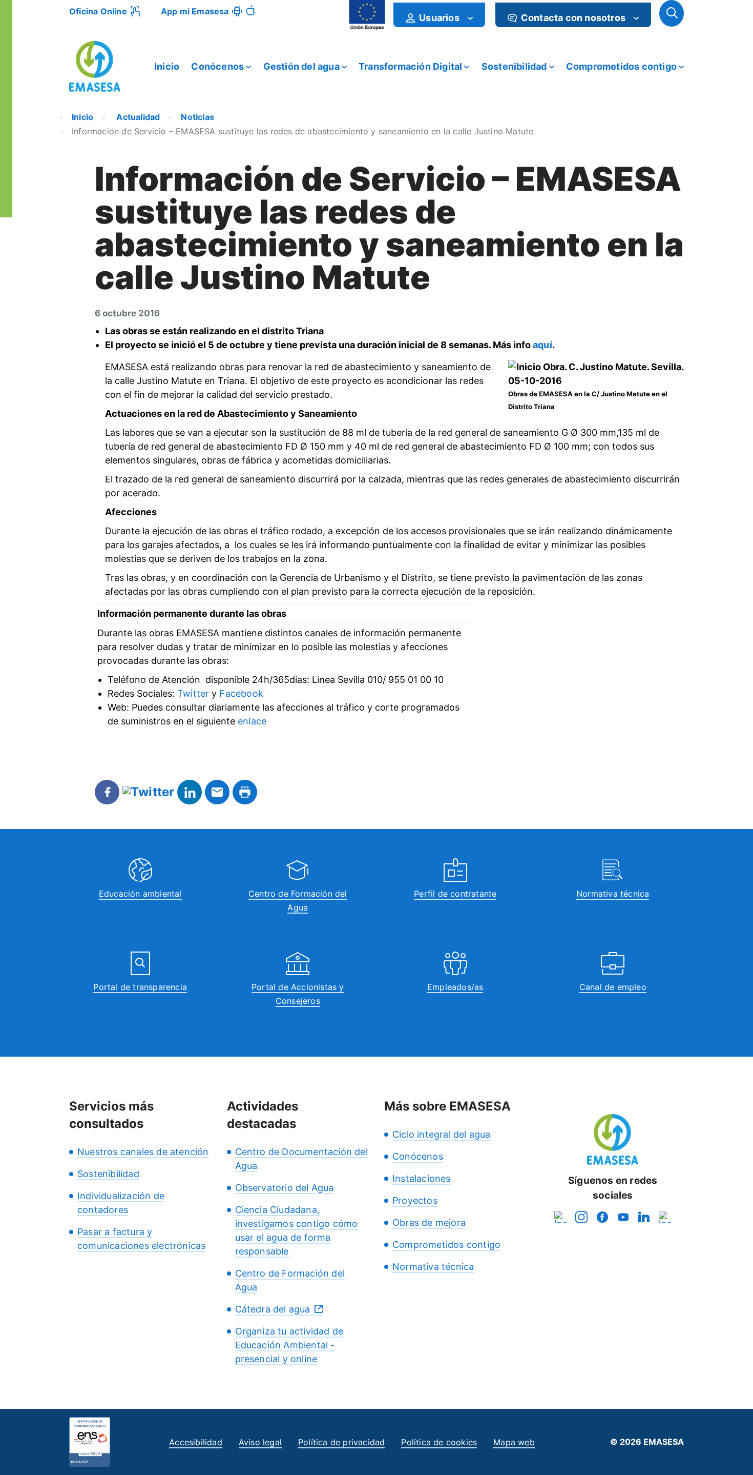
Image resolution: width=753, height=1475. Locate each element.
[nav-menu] (470, 18)
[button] (671, 13)
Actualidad (137, 117)
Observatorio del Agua (284, 1187)
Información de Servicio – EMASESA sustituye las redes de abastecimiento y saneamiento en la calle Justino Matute (302, 131)
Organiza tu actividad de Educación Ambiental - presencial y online (289, 1345)
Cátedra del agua (272, 1309)
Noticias (197, 117)
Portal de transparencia (140, 987)
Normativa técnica (612, 893)
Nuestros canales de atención (143, 1151)
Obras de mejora (429, 1222)
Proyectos (414, 1200)
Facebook (241, 693)
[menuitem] (439, 15)
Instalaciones (421, 1178)
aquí (542, 344)
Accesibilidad (195, 1442)
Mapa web (514, 1442)
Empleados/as (455, 987)
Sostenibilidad (514, 66)
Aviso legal (260, 1442)
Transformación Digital (410, 66)
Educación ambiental (140, 893)
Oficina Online (98, 11)
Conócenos (217, 66)
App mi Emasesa (195, 11)
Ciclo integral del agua (441, 1134)
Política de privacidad (341, 1442)
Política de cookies (439, 1442)
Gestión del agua (301, 66)
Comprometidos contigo (621, 66)
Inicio (166, 66)
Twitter (193, 693)
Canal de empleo (612, 987)
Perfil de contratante (455, 893)
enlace (252, 721)
